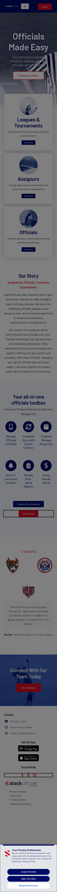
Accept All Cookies (28, 872)
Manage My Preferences (28, 885)
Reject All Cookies (28, 879)
